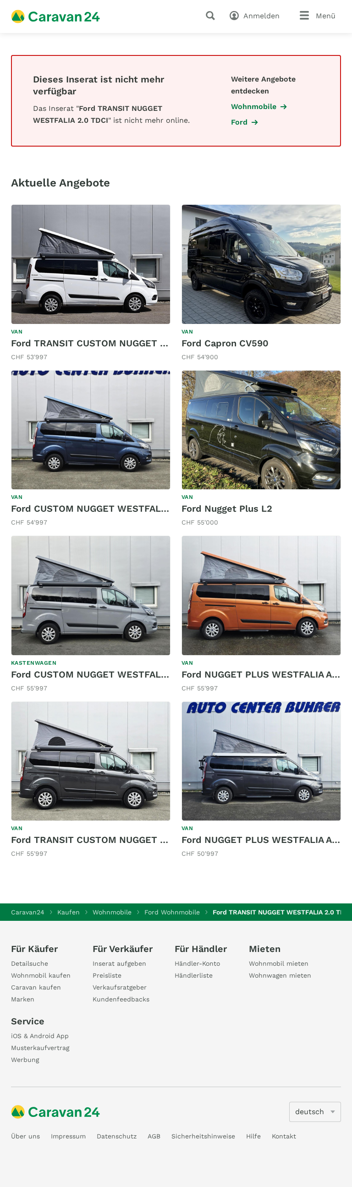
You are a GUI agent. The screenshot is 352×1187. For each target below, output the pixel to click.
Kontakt (284, 1136)
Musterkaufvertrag (40, 1047)
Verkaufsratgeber (120, 987)
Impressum (68, 1136)
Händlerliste (194, 975)
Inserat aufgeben (119, 963)
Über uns (25, 1136)
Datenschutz (117, 1136)
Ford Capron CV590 (225, 343)
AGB (154, 1136)
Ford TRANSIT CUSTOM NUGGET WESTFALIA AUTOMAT (134, 343)
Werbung (25, 1059)
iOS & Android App (40, 1035)
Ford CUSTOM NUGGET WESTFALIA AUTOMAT (113, 508)
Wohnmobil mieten (278, 963)
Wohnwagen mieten (280, 975)
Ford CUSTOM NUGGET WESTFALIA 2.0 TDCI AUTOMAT (134, 674)
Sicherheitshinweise (203, 1136)
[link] (90, 283)
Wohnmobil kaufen (41, 975)
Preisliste (107, 975)
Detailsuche (29, 963)
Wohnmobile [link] (253, 106)
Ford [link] (239, 122)
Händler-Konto (197, 963)
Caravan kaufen (36, 987)
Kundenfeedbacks (121, 999)
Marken (22, 999)
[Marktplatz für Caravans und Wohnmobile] (55, 16)
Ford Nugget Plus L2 (227, 508)
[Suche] (212, 15)
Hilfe (253, 1136)
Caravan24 (27, 912)
